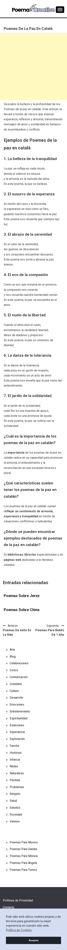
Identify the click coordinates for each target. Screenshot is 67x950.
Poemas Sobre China (21, 609)
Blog (13, 656)
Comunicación (19, 677)
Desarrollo (16, 697)
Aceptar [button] (34, 940)
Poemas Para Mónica (24, 856)
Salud (13, 800)
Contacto (8, 907)
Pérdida (15, 780)
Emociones (17, 704)
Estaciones (17, 725)
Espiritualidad (18, 718)
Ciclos (14, 670)
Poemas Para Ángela (23, 863)
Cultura (14, 691)
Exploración (17, 739)
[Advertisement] (33, 66)
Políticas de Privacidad (18, 900)
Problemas (17, 787)
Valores (15, 821)
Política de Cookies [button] (19, 930)
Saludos (15, 807)
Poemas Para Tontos (23, 870)
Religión (15, 794)
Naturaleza (17, 773)
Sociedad (16, 814)
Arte (12, 649)
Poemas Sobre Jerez (22, 595)
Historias (16, 752)
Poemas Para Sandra (23, 849)
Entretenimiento (20, 711)
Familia (14, 746)
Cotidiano (16, 684)
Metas (14, 766)
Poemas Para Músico (24, 842)
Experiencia (17, 732)
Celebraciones (19, 663)
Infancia (15, 759)
